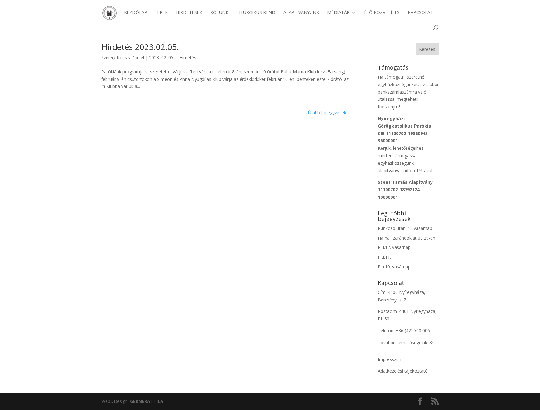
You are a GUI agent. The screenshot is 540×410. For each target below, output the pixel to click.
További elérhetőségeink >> (405, 342)
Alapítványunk (301, 12)
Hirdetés (187, 58)
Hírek (161, 12)
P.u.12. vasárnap (394, 247)
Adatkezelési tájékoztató (403, 371)
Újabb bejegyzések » (329, 112)
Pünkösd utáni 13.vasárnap (405, 228)
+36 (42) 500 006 (413, 331)
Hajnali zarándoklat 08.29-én (406, 238)
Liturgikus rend (256, 12)
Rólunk (219, 12)
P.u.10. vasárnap (394, 267)
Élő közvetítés (382, 12)
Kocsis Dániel (130, 58)
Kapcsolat (420, 12)
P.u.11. (384, 257)
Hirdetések (189, 12)
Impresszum (390, 359)
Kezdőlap (135, 12)
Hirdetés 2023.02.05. (140, 46)
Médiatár (338, 12)
